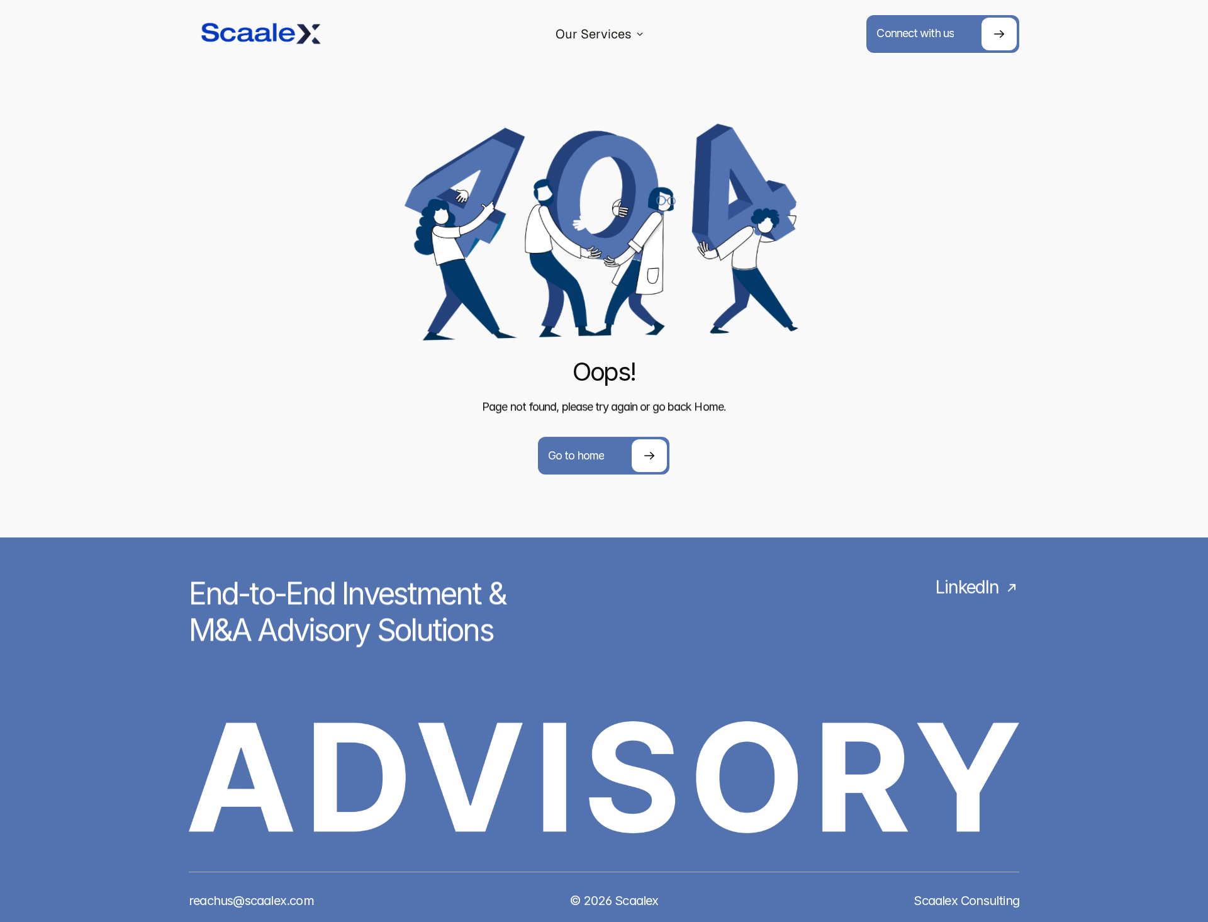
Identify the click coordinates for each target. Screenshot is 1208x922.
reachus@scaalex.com (251, 900)
